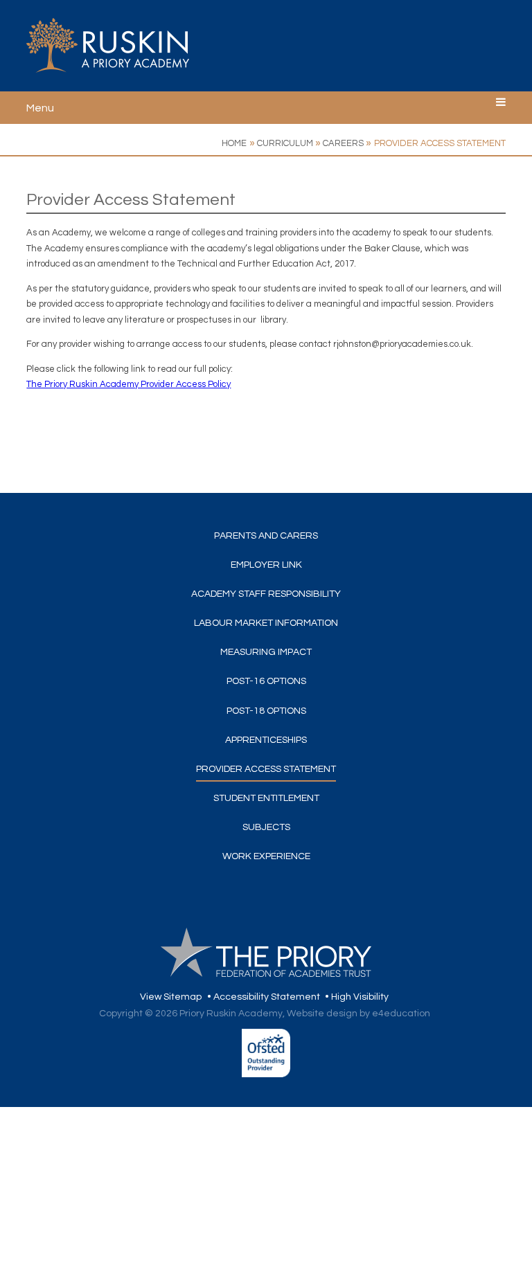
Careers (343, 143)
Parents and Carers (266, 536)
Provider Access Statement (440, 143)
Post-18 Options (266, 711)
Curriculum (285, 143)
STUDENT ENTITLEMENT (266, 798)
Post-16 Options (266, 681)
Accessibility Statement (266, 997)
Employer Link (266, 565)
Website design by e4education (358, 1013)
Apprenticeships (266, 740)
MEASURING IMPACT (266, 652)
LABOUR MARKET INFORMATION (266, 623)
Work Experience (266, 856)
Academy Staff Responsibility (266, 594)
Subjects (266, 827)
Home (234, 143)
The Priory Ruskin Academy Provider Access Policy (128, 384)
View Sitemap (171, 997)
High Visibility (360, 997)
